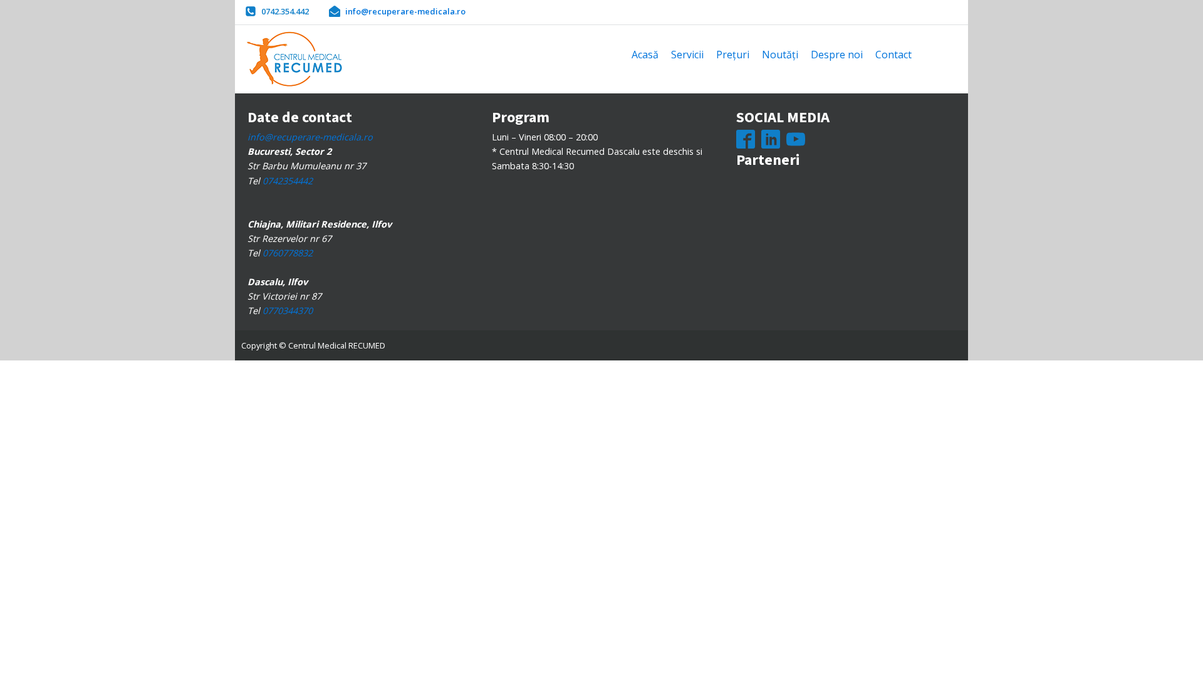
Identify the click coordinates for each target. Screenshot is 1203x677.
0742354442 (288, 181)
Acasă (645, 54)
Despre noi (837, 54)
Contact (893, 54)
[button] (277, 11)
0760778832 (288, 253)
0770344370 (288, 311)
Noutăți (780, 54)
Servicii (687, 54)
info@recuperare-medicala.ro (310, 137)
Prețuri (732, 54)
